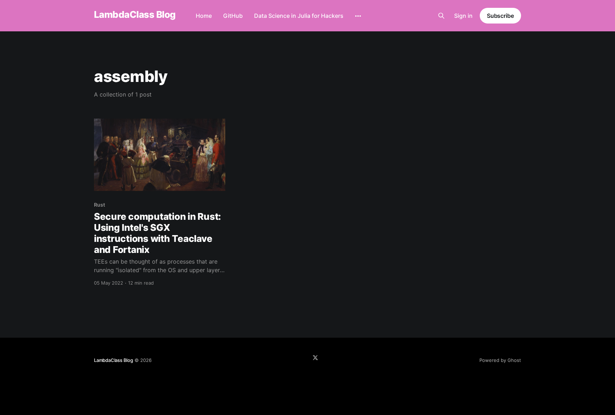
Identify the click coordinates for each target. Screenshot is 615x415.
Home (204, 15)
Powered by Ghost (500, 360)
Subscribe (500, 15)
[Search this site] (441, 15)
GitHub (233, 15)
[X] (315, 357)
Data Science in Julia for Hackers (298, 15)
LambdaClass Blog (135, 15)
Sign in (463, 15)
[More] (358, 16)
